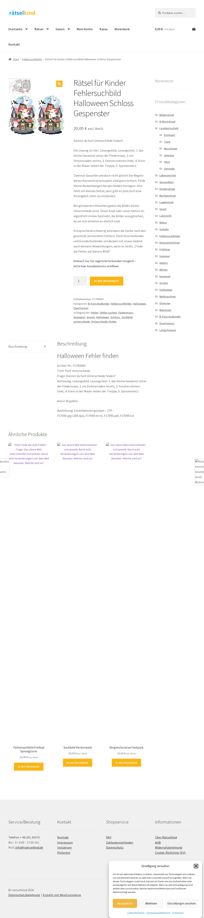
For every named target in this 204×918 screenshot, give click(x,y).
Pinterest (63, 853)
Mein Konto (85, 29)
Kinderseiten (167, 189)
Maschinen (170, 148)
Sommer (164, 256)
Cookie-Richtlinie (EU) (170, 853)
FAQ (108, 837)
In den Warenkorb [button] (28, 766)
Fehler (94, 312)
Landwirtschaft (168, 128)
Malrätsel (165, 310)
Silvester (164, 303)
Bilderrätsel (166, 115)
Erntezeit (169, 135)
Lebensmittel (167, 175)
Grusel (91, 317)
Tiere (167, 142)
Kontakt (14, 44)
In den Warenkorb (106, 281)
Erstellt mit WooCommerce (62, 895)
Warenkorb (122, 29)
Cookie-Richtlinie (135, 912)
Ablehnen (151, 903)
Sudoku (164, 229)
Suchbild (127, 317)
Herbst (163, 263)
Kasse (104, 29)
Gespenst (79, 317)
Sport (162, 209)
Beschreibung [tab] (17, 346)
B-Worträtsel (167, 121)
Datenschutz (115, 847)
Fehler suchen (108, 312)
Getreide (169, 168)
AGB (158, 842)
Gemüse (169, 155)
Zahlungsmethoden (119, 842)
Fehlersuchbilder (32, 59)
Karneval (164, 276)
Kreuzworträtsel (169, 242)
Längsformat (167, 330)
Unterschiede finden (104, 321)
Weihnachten (167, 296)
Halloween (139, 303)
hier (83, 266)
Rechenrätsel (167, 195)
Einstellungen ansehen (181, 903)
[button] (196, 866)
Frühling (164, 249)
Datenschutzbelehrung (158, 912)
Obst (167, 162)
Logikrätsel (166, 202)
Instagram (64, 847)
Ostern (163, 283)
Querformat (81, 308)
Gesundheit (166, 182)
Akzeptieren (124, 903)
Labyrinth (165, 216)
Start (16, 59)
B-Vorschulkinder (98, 303)
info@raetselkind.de (29, 847)
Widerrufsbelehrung (168, 847)
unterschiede (82, 321)
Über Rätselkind (166, 837)
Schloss (115, 317)
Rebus (163, 222)
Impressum (178, 912)
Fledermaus (125, 312)
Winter (163, 269)
